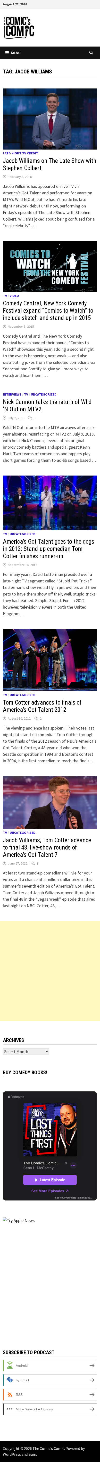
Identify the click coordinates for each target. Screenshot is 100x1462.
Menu (16, 52)
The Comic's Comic (48, 1448)
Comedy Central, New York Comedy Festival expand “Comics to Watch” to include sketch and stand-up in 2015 (48, 310)
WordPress (12, 1454)
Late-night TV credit (20, 153)
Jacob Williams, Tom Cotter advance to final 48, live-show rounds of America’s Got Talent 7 (47, 847)
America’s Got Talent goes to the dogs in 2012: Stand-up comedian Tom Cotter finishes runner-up (48, 549)
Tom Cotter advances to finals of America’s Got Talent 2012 (42, 706)
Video (14, 296)
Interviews (12, 394)
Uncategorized (44, 394)
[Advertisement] (50, 971)
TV (5, 296)
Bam (32, 1454)
